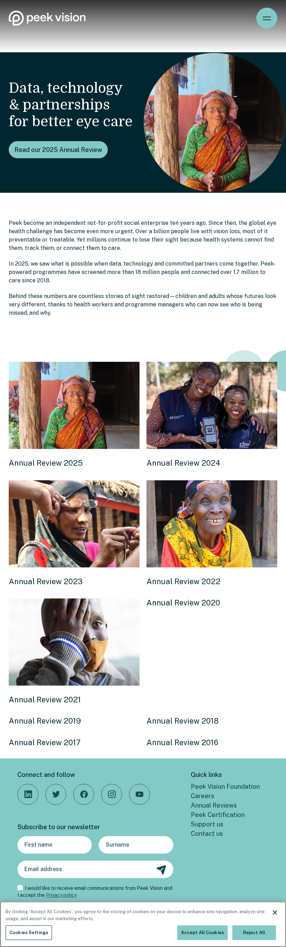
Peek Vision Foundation (225, 786)
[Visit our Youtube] (139, 794)
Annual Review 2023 (46, 581)
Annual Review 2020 (183, 602)
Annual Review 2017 (45, 742)
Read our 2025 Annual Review (58, 149)
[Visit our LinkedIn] (27, 794)
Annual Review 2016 (182, 742)
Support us (207, 824)
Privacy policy (61, 895)
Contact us (207, 833)
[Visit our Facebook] (83, 794)
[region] (143, 924)
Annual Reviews (214, 805)
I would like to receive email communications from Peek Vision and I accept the (94, 891)
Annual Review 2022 (183, 581)
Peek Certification (218, 814)
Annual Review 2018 (182, 720)
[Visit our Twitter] (55, 794)
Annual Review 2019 (45, 720)
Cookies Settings (28, 932)
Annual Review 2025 (46, 462)
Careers (202, 796)
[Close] (275, 912)
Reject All (254, 932)
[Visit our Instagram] (111, 794)
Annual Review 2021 (45, 699)
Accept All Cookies (202, 932)
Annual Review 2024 (183, 462)
